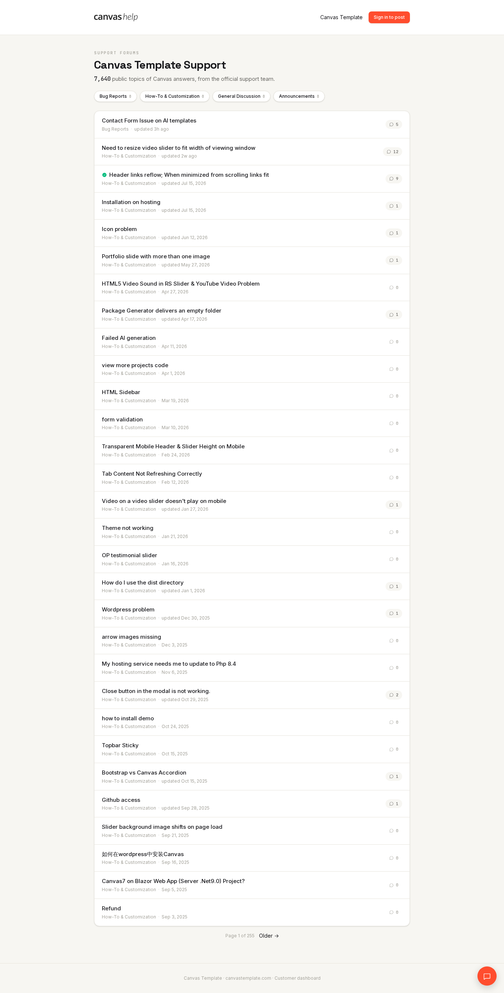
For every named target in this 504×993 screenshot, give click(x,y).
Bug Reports (115, 96)
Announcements (299, 96)
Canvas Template (341, 17)
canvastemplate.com (248, 978)
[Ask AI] (487, 976)
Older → (269, 935)
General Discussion (241, 96)
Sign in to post (389, 17)
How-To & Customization (174, 96)
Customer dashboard (298, 978)
